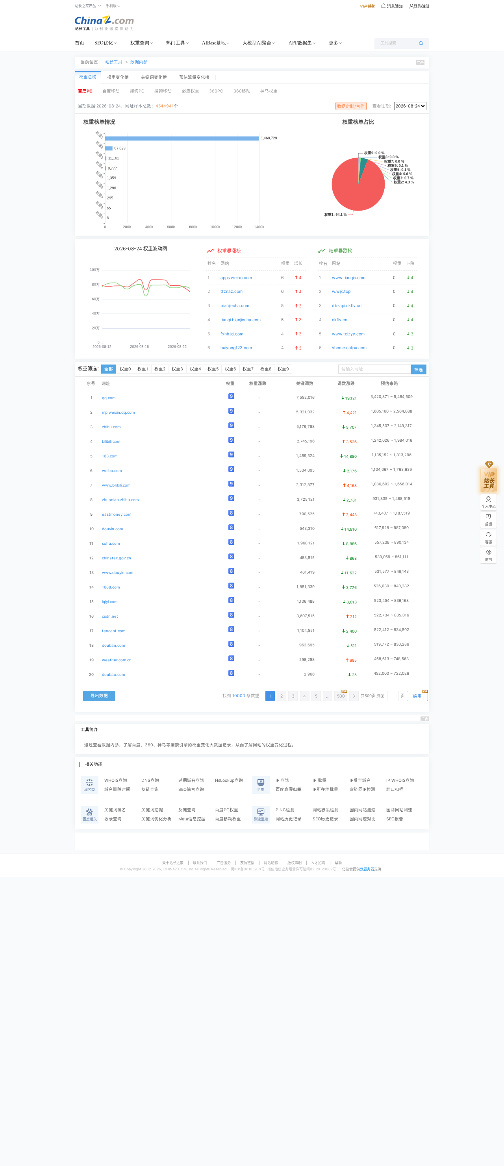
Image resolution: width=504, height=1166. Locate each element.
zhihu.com (111, 427)
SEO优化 (103, 43)
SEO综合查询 (191, 789)
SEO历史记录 (325, 819)
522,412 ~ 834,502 (391, 629)
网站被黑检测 (326, 809)
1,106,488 (306, 601)
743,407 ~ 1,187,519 (391, 513)
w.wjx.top (341, 291)
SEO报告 (394, 819)
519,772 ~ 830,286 (391, 644)
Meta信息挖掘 (192, 819)
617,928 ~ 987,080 (391, 528)
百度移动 (111, 91)
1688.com (111, 587)
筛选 (418, 369)
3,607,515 (305, 616)
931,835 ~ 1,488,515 (391, 498)
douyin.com (112, 529)
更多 (333, 43)
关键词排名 (115, 809)
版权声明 (294, 862)
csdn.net (110, 616)
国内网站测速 (363, 809)
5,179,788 (305, 426)
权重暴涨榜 (229, 251)
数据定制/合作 (351, 106)
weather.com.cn (117, 660)
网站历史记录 (289, 819)
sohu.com (111, 543)
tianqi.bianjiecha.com (240, 319)
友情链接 (247, 862)
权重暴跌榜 (340, 251)
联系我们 (200, 862)
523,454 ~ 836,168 (391, 600)
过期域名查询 (191, 780)
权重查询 (139, 43)
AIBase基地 (214, 43)
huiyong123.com (236, 347)
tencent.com (113, 631)
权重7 (248, 369)
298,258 (307, 659)
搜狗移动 (163, 91)
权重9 (283, 369)
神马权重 (269, 91)
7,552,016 (305, 397)
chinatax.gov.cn (116, 558)
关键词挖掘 (152, 809)
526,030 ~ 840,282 (391, 586)
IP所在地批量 (325, 789)
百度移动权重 (228, 819)
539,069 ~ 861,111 (391, 557)
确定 (417, 696)
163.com (109, 456)
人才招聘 (318, 862)
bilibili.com (111, 441)
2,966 (309, 674)
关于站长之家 (172, 862)
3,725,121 (306, 499)
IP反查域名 (360, 780)
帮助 (338, 862)
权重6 (230, 369)
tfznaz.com (231, 291)
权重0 (125, 369)
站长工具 (113, 62)
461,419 (307, 572)
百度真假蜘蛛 (289, 789)
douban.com (113, 645)
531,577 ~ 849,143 (391, 571)
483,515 (307, 557)
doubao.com (113, 674)
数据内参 (139, 62)
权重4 (195, 369)
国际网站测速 (399, 809)
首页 (79, 43)
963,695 (307, 645)
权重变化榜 (118, 77)
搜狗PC (137, 91)
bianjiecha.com (234, 305)
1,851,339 (305, 587)
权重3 (177, 369)
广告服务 (224, 862)
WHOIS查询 (115, 780)
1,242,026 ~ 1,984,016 (391, 440)
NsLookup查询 (229, 780)
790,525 (307, 514)
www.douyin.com (117, 572)
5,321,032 (305, 412)
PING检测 (285, 809)
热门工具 (175, 43)
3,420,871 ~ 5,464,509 (392, 396)
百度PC (85, 91)
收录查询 (113, 819)
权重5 (213, 369)
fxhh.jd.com (231, 334)
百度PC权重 (226, 809)
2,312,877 (305, 485)
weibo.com (112, 470)
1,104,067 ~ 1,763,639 (391, 469)
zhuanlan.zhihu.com (120, 500)
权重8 (265, 369)
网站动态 (271, 862)
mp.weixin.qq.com (118, 412)
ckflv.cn (339, 319)
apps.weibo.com (236, 277)
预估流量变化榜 (194, 77)
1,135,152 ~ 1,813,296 (391, 455)
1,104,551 (306, 630)
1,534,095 (305, 470)
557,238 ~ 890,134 (391, 542)
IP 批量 (319, 780)
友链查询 (150, 789)
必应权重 (190, 91)
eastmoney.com (116, 514)
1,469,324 (305, 455)
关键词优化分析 (156, 819)
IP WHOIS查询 (400, 780)
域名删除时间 (117, 789)
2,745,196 (306, 441)
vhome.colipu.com (349, 347)
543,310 (307, 528)
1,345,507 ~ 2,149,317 (391, 426)
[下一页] (354, 696)
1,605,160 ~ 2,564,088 (391, 411)
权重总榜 (87, 77)
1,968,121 (306, 543)
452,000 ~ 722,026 (391, 673)
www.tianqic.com (348, 277)
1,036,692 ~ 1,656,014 (391, 484)
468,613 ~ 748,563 (391, 659)
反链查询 (187, 809)
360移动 (241, 91)
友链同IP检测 (362, 789)
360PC (216, 91)
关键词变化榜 (154, 77)
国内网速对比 (363, 819)
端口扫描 (395, 789)
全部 (108, 369)
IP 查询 (282, 780)
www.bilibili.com (116, 485)
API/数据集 (300, 43)
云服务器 (367, 869)
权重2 (159, 369)
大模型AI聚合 (257, 43)
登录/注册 (421, 6)
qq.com (108, 398)
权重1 (142, 369)
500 (341, 696)
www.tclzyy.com (348, 334)
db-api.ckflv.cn (346, 305)
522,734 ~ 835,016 (391, 615)
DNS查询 (150, 780)
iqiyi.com (109, 602)
